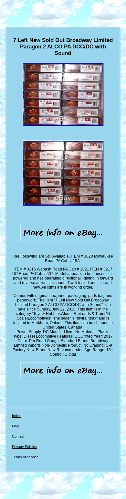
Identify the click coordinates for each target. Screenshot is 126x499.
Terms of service (25, 457)
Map (15, 426)
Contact (18, 436)
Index (16, 416)
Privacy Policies (24, 447)
